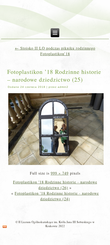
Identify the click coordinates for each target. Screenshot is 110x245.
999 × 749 (60, 173)
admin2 (63, 86)
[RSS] (5, 226)
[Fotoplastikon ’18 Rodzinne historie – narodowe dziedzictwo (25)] (56, 164)
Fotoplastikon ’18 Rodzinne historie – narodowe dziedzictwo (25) (54, 75)
